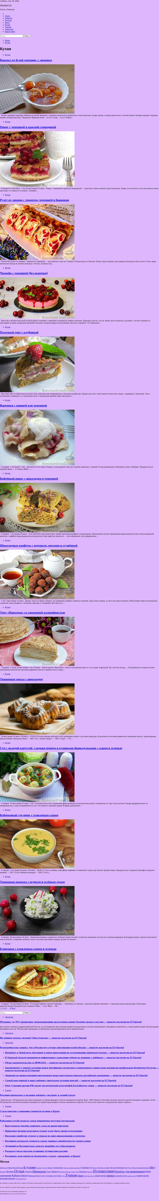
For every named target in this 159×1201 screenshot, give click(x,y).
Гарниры (38, 1168)
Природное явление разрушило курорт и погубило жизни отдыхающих (43, 1131)
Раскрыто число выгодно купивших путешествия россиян (36, 1151)
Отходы (28, 1172)
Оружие (8, 20)
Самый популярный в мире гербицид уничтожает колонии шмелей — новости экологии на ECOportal (60, 1080)
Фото (7, 23)
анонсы (111, 1175)
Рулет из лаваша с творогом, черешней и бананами (34, 200)
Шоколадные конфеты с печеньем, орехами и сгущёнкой (38, 545)
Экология (9, 29)
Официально (39, 1171)
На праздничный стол (119, 1168)
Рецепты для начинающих (129, 1171)
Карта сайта (10, 31)
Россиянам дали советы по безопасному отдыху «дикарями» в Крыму (42, 1156)
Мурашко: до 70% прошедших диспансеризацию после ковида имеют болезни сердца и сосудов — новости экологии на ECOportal (70, 1022)
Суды (63, 1176)
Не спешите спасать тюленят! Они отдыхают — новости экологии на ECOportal (43, 1038)
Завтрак (50, 1168)
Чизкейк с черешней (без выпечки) (24, 273)
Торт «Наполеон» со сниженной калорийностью (32, 612)
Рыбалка (8, 18)
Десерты (44, 1168)
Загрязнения (58, 1168)
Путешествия (103, 1171)
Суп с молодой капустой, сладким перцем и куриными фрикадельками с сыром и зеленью (61, 748)
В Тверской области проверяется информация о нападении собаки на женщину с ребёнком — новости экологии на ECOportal (73, 1057)
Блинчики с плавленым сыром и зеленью (28, 948)
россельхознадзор (21, 1178)
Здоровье (84, 1167)
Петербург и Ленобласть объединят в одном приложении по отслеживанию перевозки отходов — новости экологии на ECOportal (75, 1052)
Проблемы (83, 1172)
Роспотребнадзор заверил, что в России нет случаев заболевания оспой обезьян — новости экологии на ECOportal (62, 1047)
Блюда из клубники (6, 1168)
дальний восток (121, 1176)
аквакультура (100, 1176)
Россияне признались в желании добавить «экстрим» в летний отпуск (37, 1095)
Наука (130, 1168)
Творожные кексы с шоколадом (21, 679)
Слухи (42, 1176)
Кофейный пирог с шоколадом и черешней (29, 478)
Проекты (90, 1171)
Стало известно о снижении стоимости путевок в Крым (30, 1111)
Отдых (19, 1171)
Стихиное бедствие (53, 1176)
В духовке (29, 1167)
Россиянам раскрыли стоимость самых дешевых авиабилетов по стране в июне (48, 1141)
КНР (91, 1168)
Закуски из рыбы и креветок (71, 1168)
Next (13, 1008)
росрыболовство (7, 1178)
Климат (95, 1168)
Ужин (80, 1175)
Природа (55, 1171)
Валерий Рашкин (18, 1168)
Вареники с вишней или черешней (23, 405)
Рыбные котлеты (34, 1176)
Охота (7, 16)
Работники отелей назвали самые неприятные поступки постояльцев (37, 1120)
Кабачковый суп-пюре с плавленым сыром (29, 815)
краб (134, 1176)
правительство (142, 1176)
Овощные (3, 1171)
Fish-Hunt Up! (6, 5)
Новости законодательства (140, 1168)
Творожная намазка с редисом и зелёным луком (32, 882)
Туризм (8, 27)
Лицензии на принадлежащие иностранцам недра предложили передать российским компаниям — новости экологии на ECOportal (76, 1075)
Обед (152, 1167)
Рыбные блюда (19, 1175)
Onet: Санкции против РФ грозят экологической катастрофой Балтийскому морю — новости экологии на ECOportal (68, 1085)
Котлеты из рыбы (104, 1168)
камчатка (130, 1176)
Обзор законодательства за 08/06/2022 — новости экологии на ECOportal (44, 1062)
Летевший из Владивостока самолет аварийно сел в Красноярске (40, 1146)
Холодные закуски (89, 1176)
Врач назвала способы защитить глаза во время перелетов (36, 1126)
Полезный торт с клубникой (19, 332)
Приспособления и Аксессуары (69, 1171)
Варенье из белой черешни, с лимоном (26, 60)
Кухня (7, 25)
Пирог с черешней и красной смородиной (28, 127)
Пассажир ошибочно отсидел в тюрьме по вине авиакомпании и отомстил (45, 1136)
